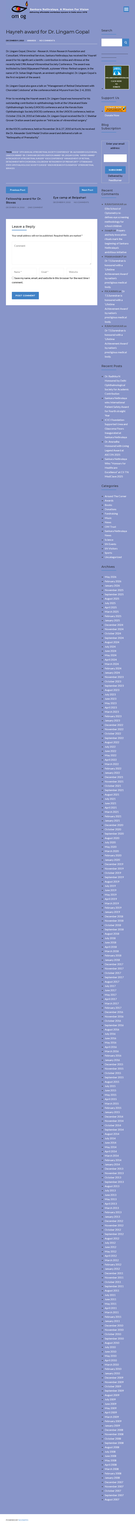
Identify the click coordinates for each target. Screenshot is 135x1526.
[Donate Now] (117, 88)
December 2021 (114, 777)
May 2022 (110, 755)
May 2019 (110, 894)
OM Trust (110, 526)
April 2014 (111, 1151)
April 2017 (111, 998)
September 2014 (114, 1129)
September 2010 (114, 1338)
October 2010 (113, 1334)
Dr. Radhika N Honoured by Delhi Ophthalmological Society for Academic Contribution (117, 385)
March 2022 (112, 763)
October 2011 (113, 1281)
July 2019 (110, 885)
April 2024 (111, 659)
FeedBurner (115, 180)
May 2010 (110, 1355)
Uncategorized (113, 557)
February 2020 (113, 855)
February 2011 (113, 1316)
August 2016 (112, 1029)
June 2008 (110, 1455)
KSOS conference (54, 158)
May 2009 (110, 1408)
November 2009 (114, 1382)
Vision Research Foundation (62, 165)
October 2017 (113, 972)
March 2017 (112, 1003)
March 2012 (112, 1260)
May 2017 (110, 994)
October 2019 (113, 872)
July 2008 (110, 1451)
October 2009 (113, 1386)
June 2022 (110, 750)
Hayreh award (87, 155)
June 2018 (110, 942)
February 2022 (113, 768)
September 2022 (114, 737)
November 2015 (114, 1068)
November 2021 (114, 781)
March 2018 (112, 951)
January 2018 (112, 959)
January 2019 (112, 911)
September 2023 (114, 685)
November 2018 (114, 920)
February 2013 (113, 1212)
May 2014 (110, 1147)
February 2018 (113, 955)
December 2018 (114, 916)
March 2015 (112, 1103)
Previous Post (17, 189)
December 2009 (114, 1377)
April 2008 (111, 1464)
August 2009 (112, 1395)
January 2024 (112, 672)
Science (109, 539)
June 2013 (110, 1194)
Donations (110, 509)
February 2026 (113, 581)
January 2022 (112, 772)
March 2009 (112, 1416)
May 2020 (110, 846)
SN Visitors (111, 548)
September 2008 (114, 1442)
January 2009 (112, 1425)
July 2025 (110, 603)
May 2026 (110, 576)
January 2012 (112, 1268)
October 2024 (113, 633)
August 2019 (112, 881)
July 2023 (110, 694)
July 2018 (110, 938)
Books (108, 504)
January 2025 (112, 620)
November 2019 (114, 868)
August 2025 (112, 598)
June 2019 (110, 890)
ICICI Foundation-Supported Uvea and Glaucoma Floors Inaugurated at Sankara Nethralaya (116, 428)
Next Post (87, 189)
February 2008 (113, 1473)
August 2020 (112, 838)
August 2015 (112, 1081)
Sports (108, 552)
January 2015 (112, 1112)
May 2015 (110, 1094)
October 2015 (113, 1072)
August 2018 (112, 933)
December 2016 (114, 1011)
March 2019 (112, 903)
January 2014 (112, 1164)
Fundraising (111, 513)
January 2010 (112, 1373)
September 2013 (114, 1181)
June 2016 (110, 1038)
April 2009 (111, 1412)
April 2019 (111, 898)
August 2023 (112, 689)
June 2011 (110, 1299)
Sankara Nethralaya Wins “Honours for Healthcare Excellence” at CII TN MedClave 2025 (117, 467)
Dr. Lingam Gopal (70, 155)
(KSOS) (15, 152)
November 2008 (114, 1434)
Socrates (23, 1520)
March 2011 (112, 1312)
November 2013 (114, 1173)
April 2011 (111, 1307)
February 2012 (113, 1264)
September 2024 (114, 637)
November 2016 (114, 1016)
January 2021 (112, 820)
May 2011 (110, 1303)
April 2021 (111, 807)
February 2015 (113, 1107)
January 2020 (112, 859)
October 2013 (113, 1177)
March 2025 (112, 611)
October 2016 (113, 1020)
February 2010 (113, 1368)
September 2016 (114, 1025)
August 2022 (112, 742)
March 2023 (112, 711)
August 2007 (112, 1499)
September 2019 (114, 877)
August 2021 (112, 794)
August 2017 (112, 981)
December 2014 (114, 1116)
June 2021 (110, 803)
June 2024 (110, 650)
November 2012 (114, 1225)
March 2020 (112, 851)
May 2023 (110, 703)
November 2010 (114, 1329)
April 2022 (111, 759)
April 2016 (111, 1046)
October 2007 (113, 1490)
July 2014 (110, 1138)
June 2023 (110, 698)
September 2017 (114, 977)
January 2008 (112, 1477)
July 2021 (110, 798)
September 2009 (114, 1390)
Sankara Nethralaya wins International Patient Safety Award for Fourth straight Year (117, 406)
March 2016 (112, 1051)
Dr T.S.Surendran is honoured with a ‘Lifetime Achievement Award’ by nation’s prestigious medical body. (116, 273)
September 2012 (114, 1233)
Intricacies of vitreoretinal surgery (25, 158)
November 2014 (114, 1120)
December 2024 (114, 624)
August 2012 (112, 1238)
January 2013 (112, 1216)
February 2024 (113, 668)
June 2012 (110, 1246)
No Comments (47, 40)
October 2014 (113, 1125)
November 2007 (114, 1486)
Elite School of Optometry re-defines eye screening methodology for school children (117, 217)
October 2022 (113, 733)
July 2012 (110, 1242)
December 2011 (114, 1273)
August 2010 (112, 1342)
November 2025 (114, 590)
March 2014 (112, 1155)
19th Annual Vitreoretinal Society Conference (44, 152)
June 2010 (110, 1351)
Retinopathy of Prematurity (64, 161)
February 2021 (113, 816)
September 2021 (114, 790)
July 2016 (110, 1033)
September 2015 (114, 1077)
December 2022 (114, 724)
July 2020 (110, 842)
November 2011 (114, 1277)
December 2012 (114, 1220)
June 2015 (110, 1090)
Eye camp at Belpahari (69, 197)
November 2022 (114, 729)
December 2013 (114, 1168)
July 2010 (110, 1347)
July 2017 (110, 985)
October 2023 (113, 681)
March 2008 (112, 1468)
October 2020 (113, 829)
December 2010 (114, 1325)
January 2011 (112, 1321)
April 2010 (111, 1360)
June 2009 (110, 1403)
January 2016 (112, 1059)
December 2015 (114, 1064)
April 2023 (111, 707)
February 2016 (113, 1055)
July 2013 (110, 1190)
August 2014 (112, 1133)
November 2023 (114, 676)
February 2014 (113, 1160)
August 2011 (112, 1290)
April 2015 (111, 1099)
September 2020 (114, 833)
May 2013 (110, 1199)
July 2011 (110, 1294)
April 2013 (111, 1203)
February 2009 (113, 1421)
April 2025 (111, 607)
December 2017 (114, 964)
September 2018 (114, 929)
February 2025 (113, 616)
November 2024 (114, 629)
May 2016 (110, 1042)
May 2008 (110, 1460)
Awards (31, 40)
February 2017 (113, 1007)
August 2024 (112, 642)
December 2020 (114, 824)
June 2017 (110, 990)
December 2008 (114, 1429)
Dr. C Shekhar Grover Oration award (42, 155)
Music (108, 517)
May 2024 (110, 655)
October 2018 (113, 925)
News (108, 522)
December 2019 (114, 864)
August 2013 (112, 1186)
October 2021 (113, 785)
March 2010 (112, 1364)
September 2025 (114, 594)
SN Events (110, 543)
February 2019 (113, 907)
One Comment (35, 207)
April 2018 (111, 946)
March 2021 (112, 811)
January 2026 (112, 585)
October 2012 (113, 1229)
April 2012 (111, 1255)
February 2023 (113, 716)
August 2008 (112, 1447)
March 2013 (112, 1207)
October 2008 (113, 1438)
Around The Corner (115, 496)
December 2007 (114, 1482)
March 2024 (112, 663)
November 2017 (114, 968)
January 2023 (112, 720)
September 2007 (114, 1495)
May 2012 (110, 1251)
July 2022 (110, 746)
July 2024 (110, 646)
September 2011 (114, 1286)
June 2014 (110, 1142)
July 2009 (110, 1399)
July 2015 (110, 1086)
